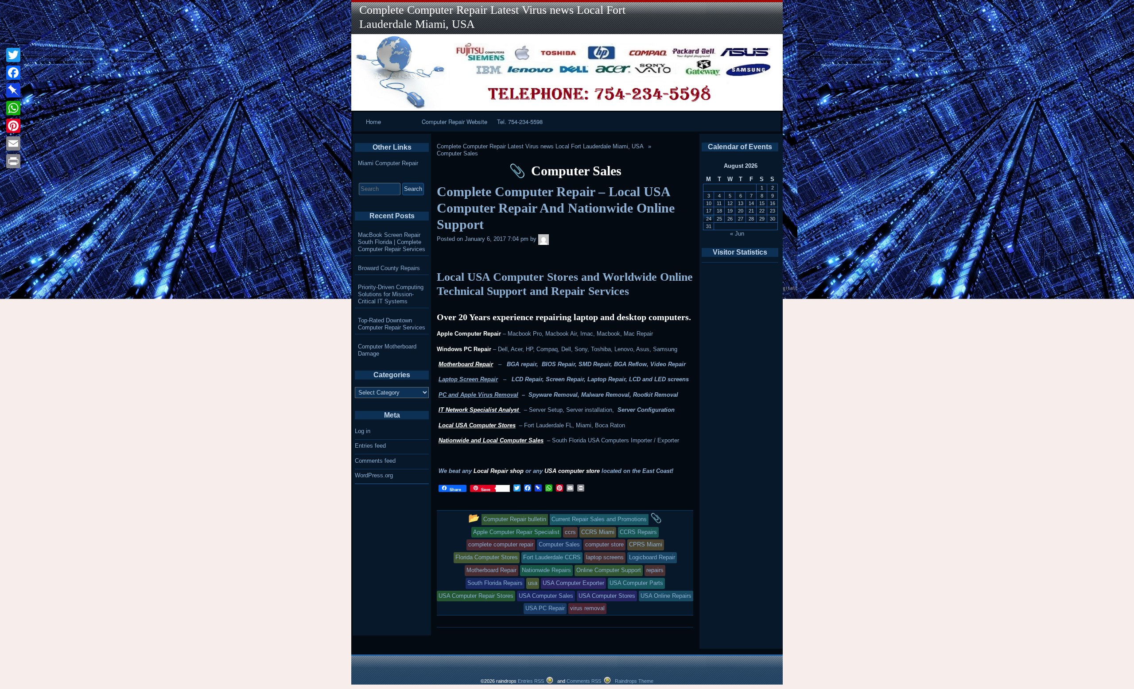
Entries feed (370, 445)
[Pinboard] (13, 90)
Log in (362, 431)
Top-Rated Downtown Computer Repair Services (391, 324)
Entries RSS (531, 681)
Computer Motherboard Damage (387, 350)
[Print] (13, 161)
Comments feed (375, 460)
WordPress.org (374, 475)
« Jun (737, 233)
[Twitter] (13, 55)
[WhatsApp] (13, 108)
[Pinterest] (13, 126)
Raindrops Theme (634, 681)
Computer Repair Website (454, 121)
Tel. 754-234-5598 (520, 121)
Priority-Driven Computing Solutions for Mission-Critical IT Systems (390, 294)
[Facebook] (13, 72)
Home (373, 121)
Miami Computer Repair (388, 163)
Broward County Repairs (389, 268)
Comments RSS (584, 681)
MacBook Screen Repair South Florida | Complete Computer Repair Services (391, 242)
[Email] (13, 143)
